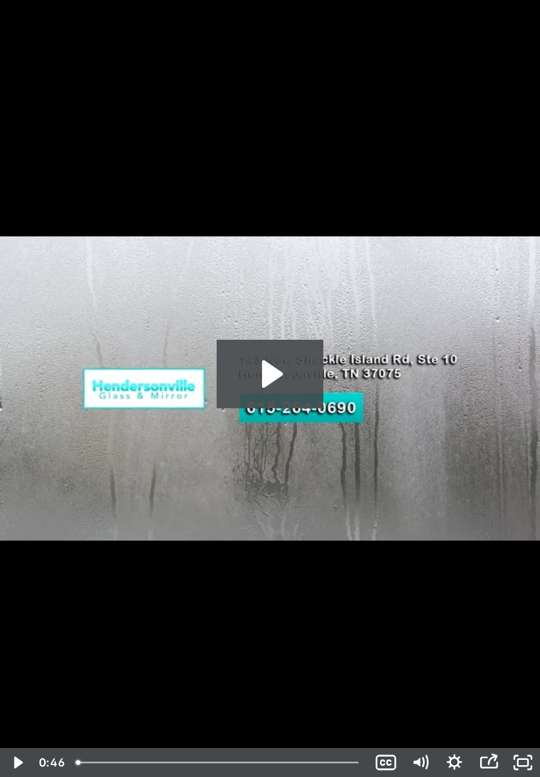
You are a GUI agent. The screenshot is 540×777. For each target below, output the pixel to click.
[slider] (219, 762)
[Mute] (420, 762)
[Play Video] (17, 762)
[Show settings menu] (454, 762)
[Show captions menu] (386, 762)
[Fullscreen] (523, 762)
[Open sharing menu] (489, 762)
